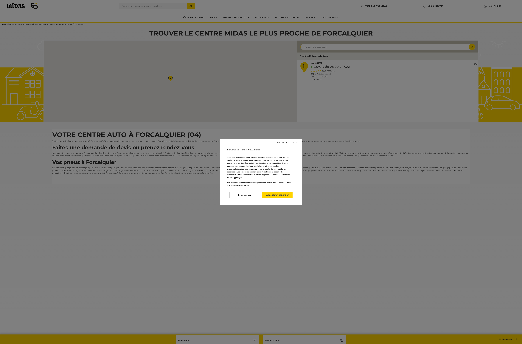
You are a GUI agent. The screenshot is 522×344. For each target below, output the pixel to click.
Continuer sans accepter (286, 142)
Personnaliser (244, 195)
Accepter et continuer (277, 195)
